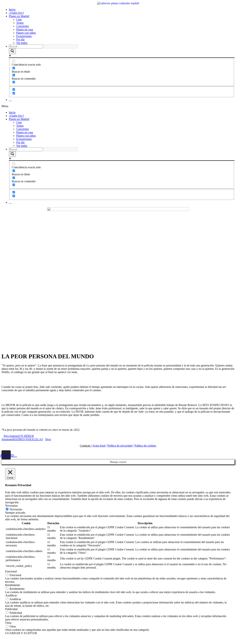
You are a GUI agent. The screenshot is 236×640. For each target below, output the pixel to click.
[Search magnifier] (12, 51)
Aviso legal (98, 445)
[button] (118, 106)
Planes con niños (26, 32)
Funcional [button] (11, 571)
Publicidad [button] (11, 609)
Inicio (12, 9)
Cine (19, 19)
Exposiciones (24, 36)
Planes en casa (24, 29)
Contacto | (86, 445)
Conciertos (22, 26)
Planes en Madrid (19, 16)
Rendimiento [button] (12, 585)
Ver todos (21, 42)
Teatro (20, 22)
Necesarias (16, 509)
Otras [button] (8, 622)
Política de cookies (145, 445)
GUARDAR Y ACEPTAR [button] (21, 633)
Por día (20, 39)
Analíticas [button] (11, 595)
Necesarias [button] (11, 505)
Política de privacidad (119, 445)
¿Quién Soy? (16, 12)
